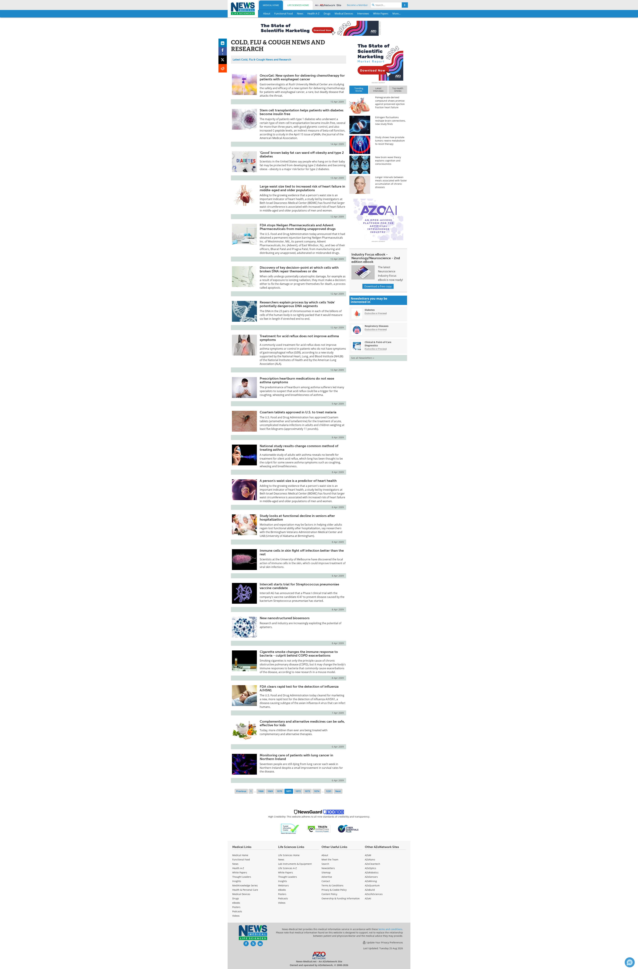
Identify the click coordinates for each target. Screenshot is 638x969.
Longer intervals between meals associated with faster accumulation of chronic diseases (391, 182)
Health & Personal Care (245, 889)
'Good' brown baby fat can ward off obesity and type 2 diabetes (302, 154)
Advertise (326, 876)
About (324, 855)
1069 (270, 791)
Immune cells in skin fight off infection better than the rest (302, 552)
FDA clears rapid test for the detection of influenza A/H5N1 (299, 688)
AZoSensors (371, 876)
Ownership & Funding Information (340, 898)
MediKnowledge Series (245, 885)
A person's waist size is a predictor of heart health (298, 481)
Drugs (235, 898)
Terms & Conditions (332, 885)
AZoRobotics (371, 872)
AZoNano (370, 859)
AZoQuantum (372, 885)
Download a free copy (378, 286)
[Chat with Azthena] (630, 962)
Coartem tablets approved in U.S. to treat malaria (298, 412)
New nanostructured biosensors (285, 618)
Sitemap (326, 872)
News (235, 863)
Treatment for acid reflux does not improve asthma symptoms (299, 338)
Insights (236, 881)
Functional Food (241, 859)
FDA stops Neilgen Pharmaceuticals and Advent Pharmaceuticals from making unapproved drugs (298, 227)
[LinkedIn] (222, 43)
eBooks (236, 902)
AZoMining (371, 881)
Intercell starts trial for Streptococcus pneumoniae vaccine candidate (299, 586)
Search (325, 863)
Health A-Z (238, 868)
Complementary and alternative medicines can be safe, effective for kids (302, 723)
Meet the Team (329, 859)
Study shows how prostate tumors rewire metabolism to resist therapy (390, 140)
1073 (307, 791)
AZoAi (368, 898)
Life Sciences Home (298, 5)
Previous (241, 791)
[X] (222, 60)
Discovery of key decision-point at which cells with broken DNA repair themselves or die (299, 269)
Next (338, 791)
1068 (261, 791)
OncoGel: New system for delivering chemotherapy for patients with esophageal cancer (302, 77)
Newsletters (328, 868)
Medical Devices (241, 894)
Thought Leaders (241, 876)
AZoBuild (370, 889)
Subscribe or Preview (375, 313)
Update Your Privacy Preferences (384, 942)
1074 (316, 791)
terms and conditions (390, 929)
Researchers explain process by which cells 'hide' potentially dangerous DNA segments (297, 304)
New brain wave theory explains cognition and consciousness (388, 160)
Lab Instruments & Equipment (295, 863)
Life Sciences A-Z (287, 868)
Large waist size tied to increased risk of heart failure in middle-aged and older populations (302, 188)
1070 (279, 791)
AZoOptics (370, 868)
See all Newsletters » (362, 357)
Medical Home (271, 5)
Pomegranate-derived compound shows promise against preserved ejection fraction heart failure (390, 102)
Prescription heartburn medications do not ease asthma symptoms (297, 380)
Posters (236, 907)
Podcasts (237, 911)
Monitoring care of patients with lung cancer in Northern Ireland (296, 757)
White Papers (239, 872)
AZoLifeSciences (374, 894)
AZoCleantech (372, 863)
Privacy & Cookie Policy (334, 889)
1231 (328, 791)
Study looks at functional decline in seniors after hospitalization (297, 517)
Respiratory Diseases (376, 326)
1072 (298, 791)
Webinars (283, 885)
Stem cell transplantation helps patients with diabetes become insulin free (301, 112)
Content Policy (329, 894)
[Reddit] (222, 68)
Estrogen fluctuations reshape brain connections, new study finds (390, 121)
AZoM (368, 855)
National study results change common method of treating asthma (299, 448)
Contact (325, 881)
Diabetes (370, 309)
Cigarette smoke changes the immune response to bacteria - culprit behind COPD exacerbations (299, 653)
